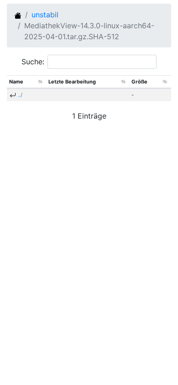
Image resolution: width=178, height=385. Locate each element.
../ (20, 95)
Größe (139, 81)
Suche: (32, 61)
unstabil (44, 14)
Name (16, 81)
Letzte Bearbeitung (72, 81)
